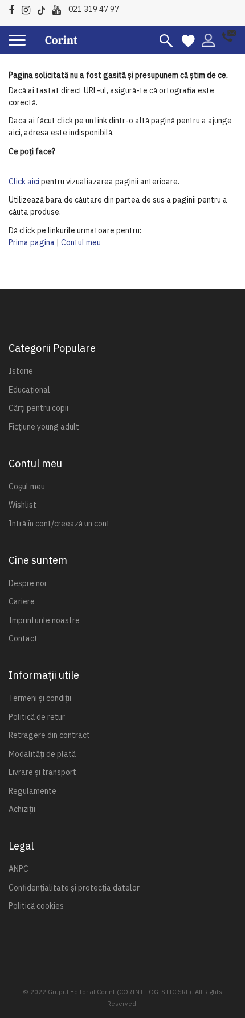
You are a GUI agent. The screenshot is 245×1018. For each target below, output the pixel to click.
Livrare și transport (42, 772)
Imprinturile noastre (44, 620)
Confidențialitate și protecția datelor (74, 888)
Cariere (22, 601)
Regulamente (32, 791)
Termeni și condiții (40, 698)
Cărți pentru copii (38, 408)
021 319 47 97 (93, 9)
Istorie (21, 371)
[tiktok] (44, 8)
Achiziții (22, 809)
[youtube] (59, 8)
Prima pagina (32, 242)
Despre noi (27, 583)
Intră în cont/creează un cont (59, 523)
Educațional (29, 390)
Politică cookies (36, 906)
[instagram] (29, 8)
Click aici (24, 181)
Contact (23, 638)
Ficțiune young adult (44, 427)
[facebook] (14, 8)
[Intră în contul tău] (208, 39)
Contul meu (81, 242)
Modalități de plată (42, 754)
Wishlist (22, 505)
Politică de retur (37, 717)
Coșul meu (27, 486)
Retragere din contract (49, 735)
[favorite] (188, 40)
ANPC (18, 869)
